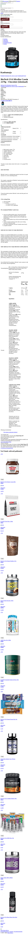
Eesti (25, 75)
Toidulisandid (21, 75)
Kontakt (5, 43)
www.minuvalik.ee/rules (6, 441)
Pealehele (5, 39)
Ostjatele (11, 931)
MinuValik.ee (10, 932)
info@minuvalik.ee (5, 930)
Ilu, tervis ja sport (13, 75)
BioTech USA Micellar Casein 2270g (9, 85)
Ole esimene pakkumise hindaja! (10, 432)
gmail (2, 13)
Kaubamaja (5, 41)
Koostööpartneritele (7, 42)
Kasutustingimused (5, 931)
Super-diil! (5, 40)
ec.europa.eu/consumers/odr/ (7, 448)
